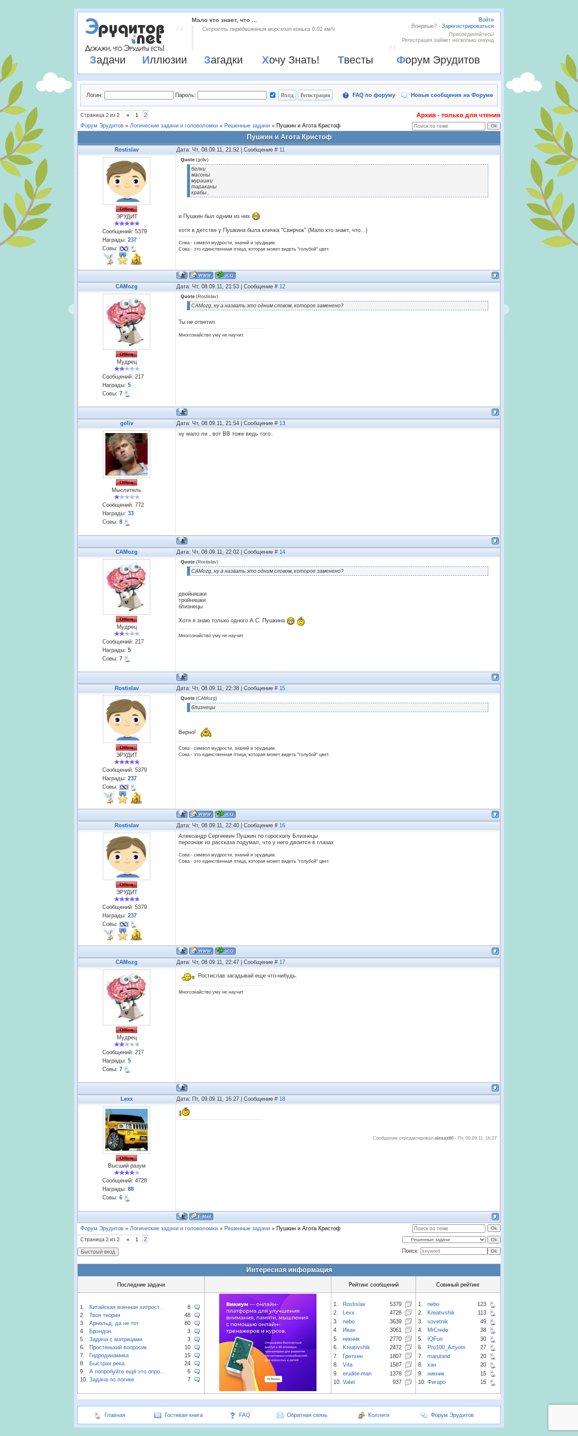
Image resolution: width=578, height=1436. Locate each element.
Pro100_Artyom (446, 1347)
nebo (349, 1321)
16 (282, 825)
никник (351, 1339)
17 (282, 962)
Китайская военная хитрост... (126, 1307)
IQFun (435, 1339)
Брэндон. (101, 1331)
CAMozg (127, 286)
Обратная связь (307, 1415)
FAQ (244, 1415)
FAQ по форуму (373, 95)
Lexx (127, 1099)
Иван (349, 1330)
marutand (438, 1356)
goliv (126, 423)
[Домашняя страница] (201, 275)
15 (282, 688)
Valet (349, 1382)
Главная (115, 1415)
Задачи (108, 60)
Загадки (223, 60)
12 (282, 286)
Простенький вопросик (118, 1347)
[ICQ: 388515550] (225, 275)
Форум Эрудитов (438, 60)
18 (282, 1099)
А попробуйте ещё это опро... (127, 1371)
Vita (347, 1364)
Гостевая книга (184, 1415)
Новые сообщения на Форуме (452, 95)
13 (282, 423)
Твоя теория (104, 1315)
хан (431, 1364)
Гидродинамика (109, 1355)
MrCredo (437, 1330)
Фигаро (436, 1382)
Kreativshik (356, 1347)
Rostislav (127, 149)
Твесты (355, 60)
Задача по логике (111, 1379)
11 (282, 149)
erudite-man (357, 1373)
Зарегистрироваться (468, 26)
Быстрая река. (107, 1363)
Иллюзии (164, 60)
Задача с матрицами (115, 1339)
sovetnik (437, 1321)
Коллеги (378, 1415)
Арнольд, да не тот (114, 1323)
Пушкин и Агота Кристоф (308, 125)
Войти (486, 20)
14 (282, 552)
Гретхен (353, 1356)
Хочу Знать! (290, 60)
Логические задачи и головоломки (174, 125)
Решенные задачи (247, 125)
